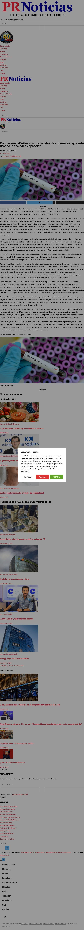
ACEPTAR (56, 477)
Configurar (28, 477)
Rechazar (42, 477)
